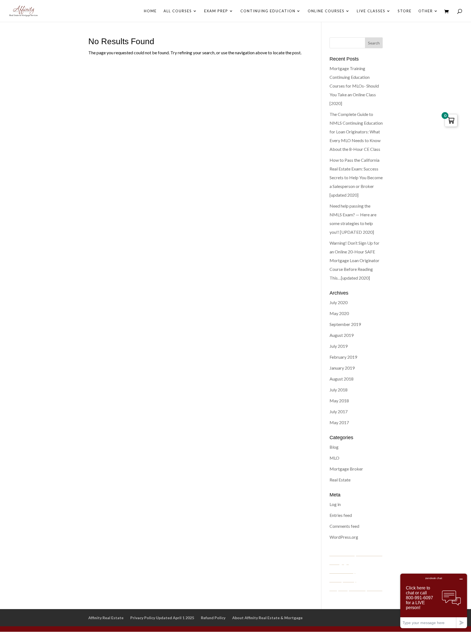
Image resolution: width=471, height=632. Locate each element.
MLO (334, 457)
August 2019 (342, 335)
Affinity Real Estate (105, 617)
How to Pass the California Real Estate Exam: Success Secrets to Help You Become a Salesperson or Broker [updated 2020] (356, 177)
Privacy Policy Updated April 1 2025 (162, 617)
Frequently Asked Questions (356, 588)
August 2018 (342, 378)
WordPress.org (344, 537)
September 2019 (345, 324)
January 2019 (342, 367)
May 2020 (339, 313)
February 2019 (343, 357)
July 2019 (339, 346)
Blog (334, 447)
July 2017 (339, 411)
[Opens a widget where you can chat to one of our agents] (433, 600)
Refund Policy (342, 571)
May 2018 (339, 400)
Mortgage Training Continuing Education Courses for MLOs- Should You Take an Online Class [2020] (354, 86)
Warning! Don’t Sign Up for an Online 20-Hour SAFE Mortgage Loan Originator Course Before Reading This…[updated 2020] (354, 260)
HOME (150, 11)
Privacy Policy (343, 580)
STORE (405, 11)
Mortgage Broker (346, 468)
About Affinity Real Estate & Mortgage (267, 617)
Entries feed (341, 515)
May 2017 (339, 422)
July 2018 (339, 389)
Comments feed (344, 526)
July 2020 (339, 302)
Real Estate (340, 479)
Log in (335, 504)
